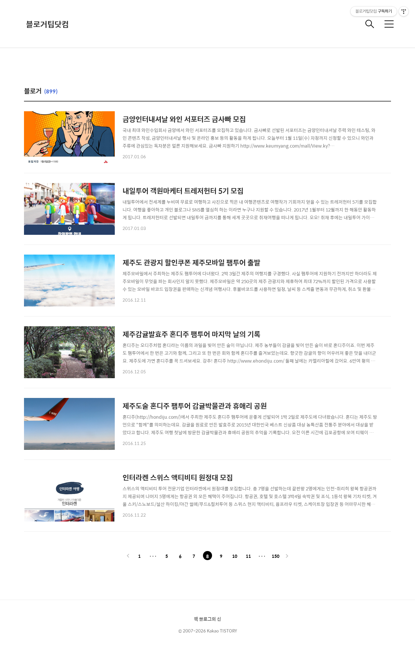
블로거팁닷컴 (47, 24)
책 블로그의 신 (207, 618)
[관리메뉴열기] (404, 11)
